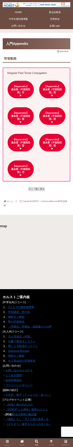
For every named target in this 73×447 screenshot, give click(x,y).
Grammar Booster (18, 351)
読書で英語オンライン (21, 341)
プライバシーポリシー (19, 385)
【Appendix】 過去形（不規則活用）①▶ (22, 89)
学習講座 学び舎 (19, 312)
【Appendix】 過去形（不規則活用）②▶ (54, 89)
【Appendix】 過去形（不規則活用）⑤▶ (22, 142)
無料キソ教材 (16, 317)
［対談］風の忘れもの (19, 404)
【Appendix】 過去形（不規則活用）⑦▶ (22, 169)
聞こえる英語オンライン (23, 346)
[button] (66, 413)
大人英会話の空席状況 (21, 360)
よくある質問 (13, 375)
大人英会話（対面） (20, 336)
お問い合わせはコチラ (19, 370)
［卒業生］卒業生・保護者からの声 (30, 326)
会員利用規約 (13, 380)
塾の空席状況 (16, 321)
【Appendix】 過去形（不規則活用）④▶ (54, 115)
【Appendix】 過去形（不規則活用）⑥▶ (54, 142)
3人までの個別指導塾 (21, 307)
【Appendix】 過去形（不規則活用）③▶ (22, 115)
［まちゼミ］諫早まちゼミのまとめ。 (28, 424)
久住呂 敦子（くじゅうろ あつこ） (28, 394)
